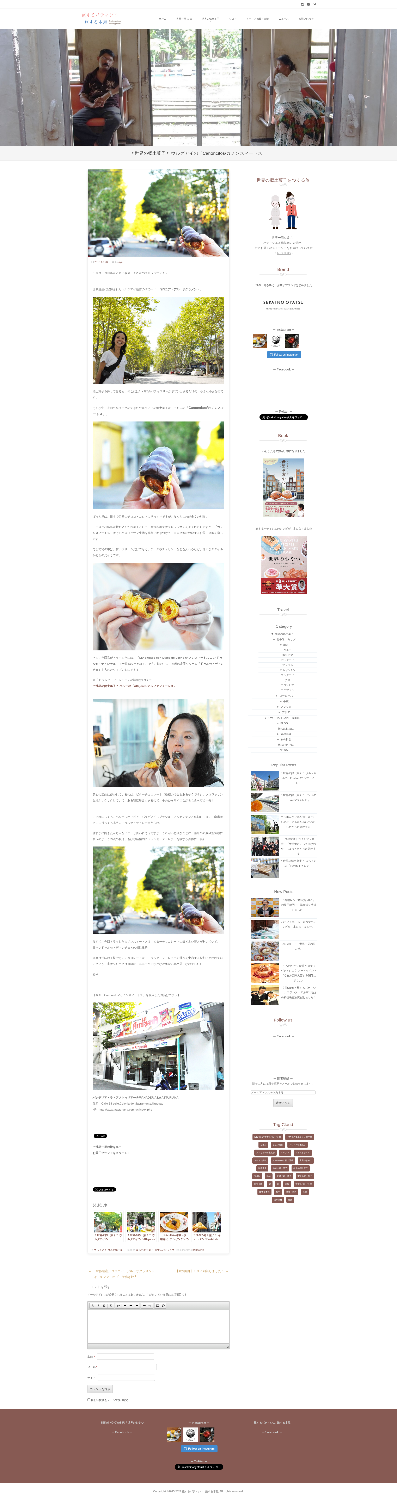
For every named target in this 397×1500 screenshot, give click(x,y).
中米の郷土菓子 (300, 1168)
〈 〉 (283, 253)
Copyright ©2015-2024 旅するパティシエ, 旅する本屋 (186, 1491)
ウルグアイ (100, 1250)
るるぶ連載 (278, 1145)
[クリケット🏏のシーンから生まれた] (292, 341)
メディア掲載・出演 (257, 18)
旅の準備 (286, 734)
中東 (286, 701)
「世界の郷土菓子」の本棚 (299, 1137)
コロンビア (287, 685)
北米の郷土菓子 (284, 1176)
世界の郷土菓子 (210, 18)
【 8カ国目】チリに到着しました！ (201, 1271)
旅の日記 (286, 739)
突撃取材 (278, 1200)
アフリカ (286, 706)
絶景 (290, 1200)
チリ (287, 680)
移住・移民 (291, 1192)
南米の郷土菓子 (144, 1250)
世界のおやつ (306, 1160)
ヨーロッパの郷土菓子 (283, 1160)
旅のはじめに (286, 728)
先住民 (257, 1176)
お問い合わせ (306, 18)
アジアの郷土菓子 (297, 1145)
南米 (286, 644)
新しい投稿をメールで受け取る (110, 1400)
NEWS (284, 749)
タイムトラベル (302, 1152)
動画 (269, 1176)
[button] (92, 1305)
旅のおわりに (286, 744)
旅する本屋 (264, 1192)
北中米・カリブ (286, 639)
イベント (285, 1152)
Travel (283, 609)
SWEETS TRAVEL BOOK (284, 718)
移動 (305, 1192)
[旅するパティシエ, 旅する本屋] (101, 18)
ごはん (263, 1145)
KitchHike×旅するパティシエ (267, 1137)
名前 (91, 1356)
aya (120, 262)
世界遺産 (262, 1168)
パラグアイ (287, 660)
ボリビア (287, 655)
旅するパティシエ (165, 1250)
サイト (91, 1377)
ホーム (162, 18)
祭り (278, 1192)
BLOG (284, 723)
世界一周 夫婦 (184, 18)
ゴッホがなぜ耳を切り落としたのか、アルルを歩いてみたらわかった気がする (298, 821)
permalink (198, 1250)
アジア (286, 712)
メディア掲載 (260, 1160)
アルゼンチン (288, 670)
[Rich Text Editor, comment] (158, 1326)
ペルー (287, 649)
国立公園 (258, 1184)
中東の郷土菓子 (280, 1168)
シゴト (233, 18)
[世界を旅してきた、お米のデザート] (260, 341)
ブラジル (287, 665)
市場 (287, 1184)
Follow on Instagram (286, 354)
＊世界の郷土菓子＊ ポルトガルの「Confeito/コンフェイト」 (298, 778)
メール (92, 1367)
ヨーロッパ (286, 695)
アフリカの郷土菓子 (265, 1152)
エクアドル (287, 690)
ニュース (284, 18)
